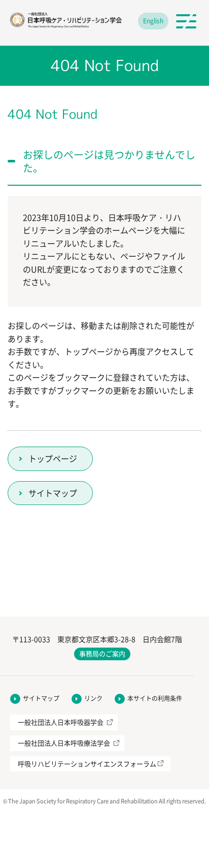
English (153, 20)
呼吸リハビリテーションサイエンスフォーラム (87, 763)
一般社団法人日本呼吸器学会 (60, 722)
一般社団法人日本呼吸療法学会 (64, 743)
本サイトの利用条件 (154, 698)
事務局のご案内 (102, 653)
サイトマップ (52, 493)
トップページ (52, 458)
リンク (93, 698)
